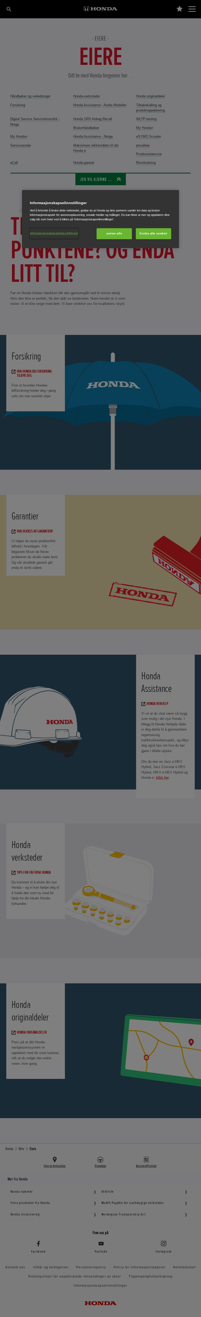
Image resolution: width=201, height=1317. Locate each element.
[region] (100, 219)
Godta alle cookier (153, 233)
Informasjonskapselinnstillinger (54, 233)
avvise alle (114, 233)
